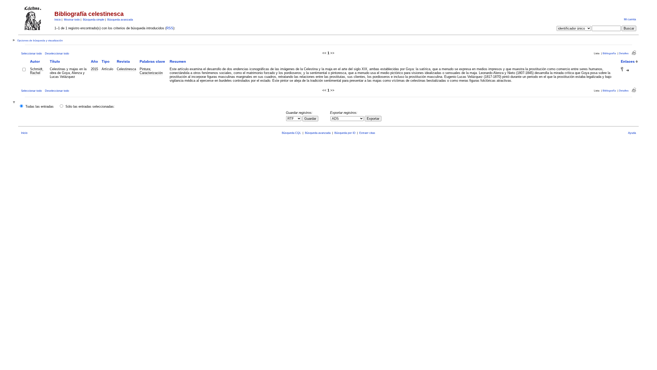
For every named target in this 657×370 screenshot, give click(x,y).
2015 (94, 69)
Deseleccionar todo (57, 53)
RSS (169, 28)
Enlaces (628, 61)
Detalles (624, 53)
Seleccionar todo (31, 53)
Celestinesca (126, 69)
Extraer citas (367, 132)
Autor (35, 61)
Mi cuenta (630, 19)
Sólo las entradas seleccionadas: (90, 106)
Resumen (178, 61)
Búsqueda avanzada (120, 19)
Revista (123, 61)
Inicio (57, 19)
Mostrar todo (72, 19)
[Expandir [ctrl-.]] (14, 102)
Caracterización (151, 73)
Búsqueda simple (93, 19)
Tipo (106, 61)
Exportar (373, 119)
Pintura (145, 69)
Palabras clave (152, 61)
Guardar (310, 119)
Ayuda (632, 132)
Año (94, 61)
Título (55, 61)
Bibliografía (609, 53)
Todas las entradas (39, 106)
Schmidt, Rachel (36, 71)
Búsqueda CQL (291, 132)
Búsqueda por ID (344, 132)
